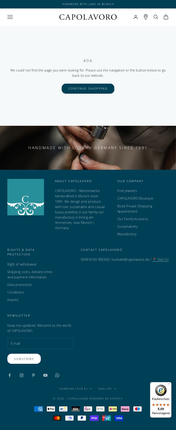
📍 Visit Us (160, 259)
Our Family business (132, 219)
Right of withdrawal (21, 264)
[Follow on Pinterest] (33, 375)
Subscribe (24, 359)
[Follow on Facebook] (9, 375)
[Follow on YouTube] (45, 375)
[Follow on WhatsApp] (57, 375)
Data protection (19, 284)
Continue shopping (88, 88)
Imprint (12, 300)
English (105, 388)
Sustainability (127, 226)
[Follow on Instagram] (21, 375)
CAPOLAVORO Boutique (135, 198)
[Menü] (168, 385)
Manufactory (126, 234)
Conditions (15, 292)
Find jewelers (127, 191)
